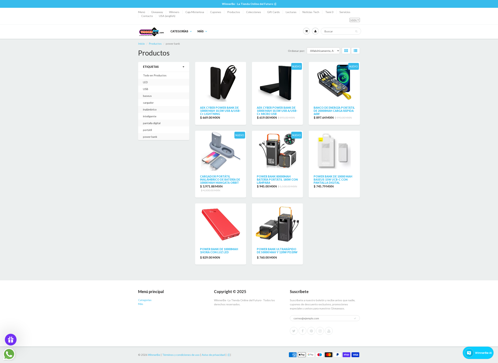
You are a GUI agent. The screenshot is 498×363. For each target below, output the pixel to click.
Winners (174, 12)
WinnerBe (154, 354)
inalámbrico (150, 109)
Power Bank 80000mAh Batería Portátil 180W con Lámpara (277, 179)
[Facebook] (302, 331)
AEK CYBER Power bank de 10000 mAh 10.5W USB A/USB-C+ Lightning (220, 111)
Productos (233, 12)
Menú (141, 12)
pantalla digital (151, 123)
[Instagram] (320, 331)
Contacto (147, 16)
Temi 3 (329, 12)
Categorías (179, 31)
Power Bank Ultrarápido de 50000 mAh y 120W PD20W (277, 250)
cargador (148, 102)
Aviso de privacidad (213, 354)
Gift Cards (273, 12)
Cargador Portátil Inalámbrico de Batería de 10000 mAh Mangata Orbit (220, 179)
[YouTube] (329, 331)
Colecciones (253, 12)
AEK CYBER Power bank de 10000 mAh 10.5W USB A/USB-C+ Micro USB (277, 111)
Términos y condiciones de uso (181, 354)
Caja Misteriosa (194, 12)
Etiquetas (151, 66)
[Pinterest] (311, 331)
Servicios (344, 12)
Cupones (215, 12)
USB (145, 89)
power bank (150, 136)
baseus (147, 95)
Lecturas (291, 12)
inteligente (149, 116)
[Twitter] (294, 331)
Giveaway (157, 12)
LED (145, 82)
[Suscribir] (355, 318)
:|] (228, 354)
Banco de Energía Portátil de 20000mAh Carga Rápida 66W (334, 111)
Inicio (141, 43)
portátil (147, 130)
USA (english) (167, 16)
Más (200, 31)
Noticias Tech (310, 12)
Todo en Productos (155, 75)
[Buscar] (356, 31)
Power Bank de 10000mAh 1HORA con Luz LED (219, 250)
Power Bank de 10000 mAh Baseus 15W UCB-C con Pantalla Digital (333, 179)
